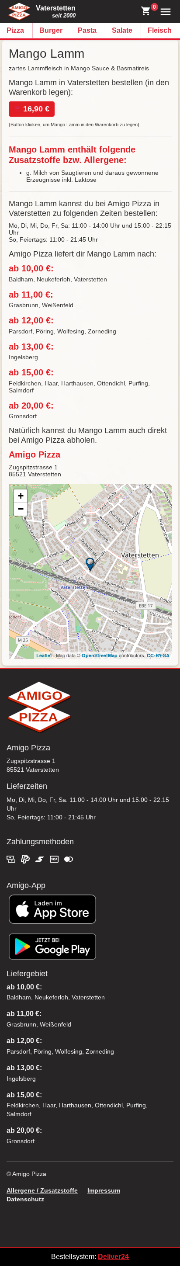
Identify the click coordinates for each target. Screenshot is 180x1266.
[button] (163, 11)
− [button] (21, 508)
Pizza (15, 30)
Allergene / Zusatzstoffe (42, 1190)
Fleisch (160, 30)
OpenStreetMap (100, 655)
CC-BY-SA (158, 655)
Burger (50, 30)
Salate (122, 30)
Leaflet (44, 655)
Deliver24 (113, 1256)
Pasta (87, 30)
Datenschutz (25, 1199)
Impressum (103, 1190)
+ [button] (21, 495)
